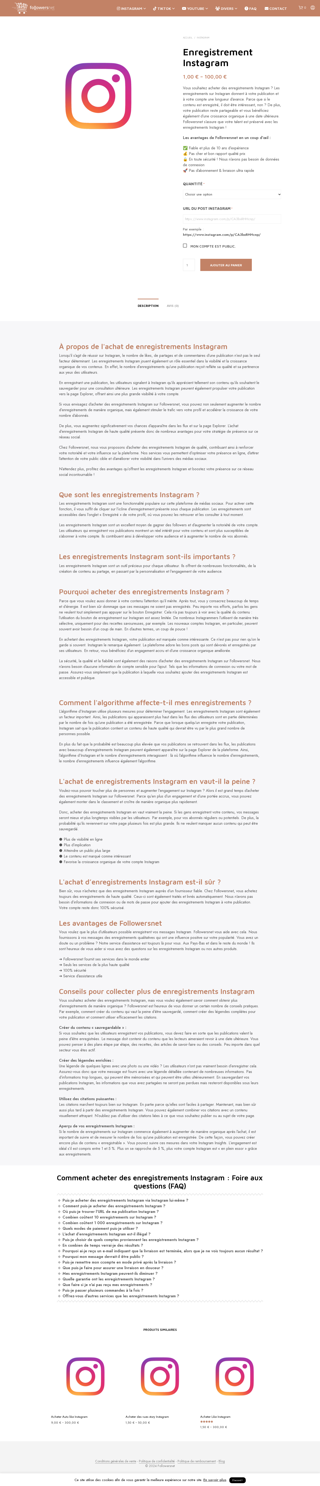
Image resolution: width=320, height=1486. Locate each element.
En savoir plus (214, 1479)
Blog (222, 1461)
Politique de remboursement (197, 1461)
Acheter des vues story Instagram (147, 1417)
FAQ (252, 8)
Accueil (188, 37)
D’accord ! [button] (237, 1480)
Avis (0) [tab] (173, 306)
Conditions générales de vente (115, 1461)
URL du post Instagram (207, 208)
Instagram (131, 8)
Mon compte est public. (213, 246)
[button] (302, 7)
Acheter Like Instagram (215, 1417)
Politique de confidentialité (157, 1461)
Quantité (194, 184)
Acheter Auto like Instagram (69, 1417)
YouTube (195, 8)
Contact (277, 8)
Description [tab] (148, 306)
